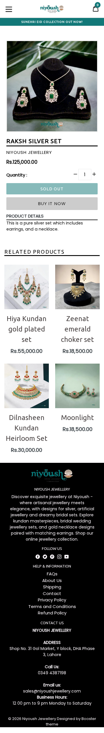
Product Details (25, 216)
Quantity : (16, 175)
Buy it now (52, 203)
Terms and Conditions (52, 606)
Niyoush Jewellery (39, 718)
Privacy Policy (52, 600)
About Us (52, 580)
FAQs (52, 574)
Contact (52, 593)
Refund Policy (52, 613)
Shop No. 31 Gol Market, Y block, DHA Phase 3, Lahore (52, 652)
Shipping (52, 587)
